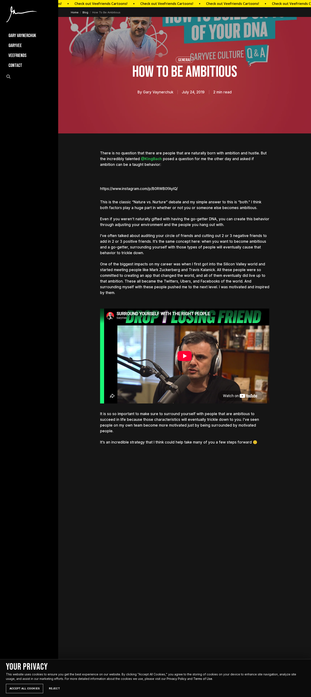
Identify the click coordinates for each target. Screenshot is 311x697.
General (184, 59)
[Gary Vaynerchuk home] (21, 14)
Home (74, 12)
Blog (85, 12)
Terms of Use (202, 678)
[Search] (10, 76)
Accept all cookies (25, 688)
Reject (54, 688)
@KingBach (151, 159)
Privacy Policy (176, 678)
